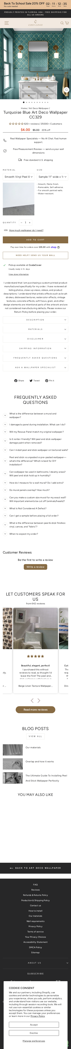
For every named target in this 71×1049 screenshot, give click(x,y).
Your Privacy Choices (35, 937)
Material (9, 170)
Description (35, 320)
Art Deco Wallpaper (39, 108)
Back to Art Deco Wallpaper (37, 868)
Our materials (33, 747)
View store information (19, 274)
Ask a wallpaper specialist (35, 367)
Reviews (35, 890)
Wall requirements (35, 921)
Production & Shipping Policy (35, 900)
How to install (35, 911)
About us (34, 963)
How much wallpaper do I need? (26, 230)
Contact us (35, 905)
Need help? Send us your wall (35, 255)
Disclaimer (35, 339)
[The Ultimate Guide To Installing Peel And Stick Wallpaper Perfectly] (13, 778)
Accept (34, 1024)
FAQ (35, 884)
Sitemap (35, 952)
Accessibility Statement (35, 942)
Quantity (9, 223)
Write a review (36, 566)
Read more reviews (36, 709)
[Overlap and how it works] (13, 764)
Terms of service (35, 931)
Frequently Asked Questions (35, 358)
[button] (62, 22)
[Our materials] (13, 750)
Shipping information (35, 348)
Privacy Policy (38, 1016)
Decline (34, 1033)
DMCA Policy (35, 947)
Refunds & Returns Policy (35, 895)
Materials (35, 329)
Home (24, 108)
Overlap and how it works (40, 761)
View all (35, 736)
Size (40, 170)
